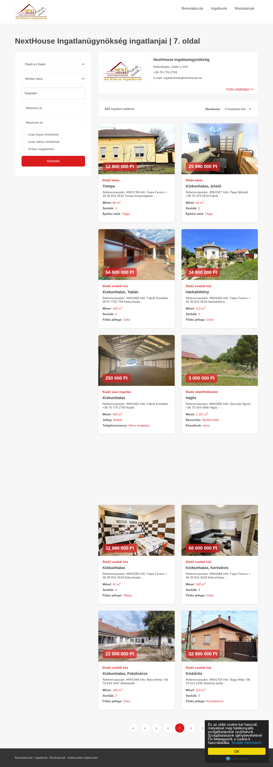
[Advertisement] (52, 213)
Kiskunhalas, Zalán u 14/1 (170, 66)
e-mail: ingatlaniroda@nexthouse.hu (177, 78)
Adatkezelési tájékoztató (82, 757)
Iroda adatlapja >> (240, 89)
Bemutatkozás (24, 757)
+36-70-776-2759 (165, 72)
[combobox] (53, 93)
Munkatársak (57, 757)
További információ (246, 742)
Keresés (53, 161)
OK (236, 751)
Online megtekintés (41, 149)
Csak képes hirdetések (43, 134)
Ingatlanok (41, 757)
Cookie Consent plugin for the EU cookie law (236, 758)
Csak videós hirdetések (44, 141)
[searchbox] (53, 93)
